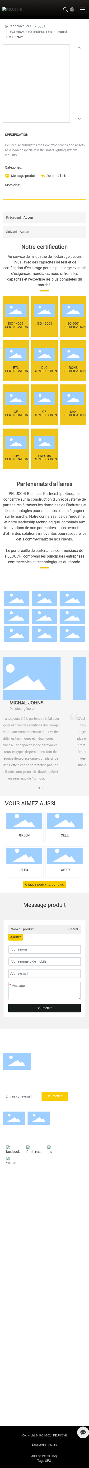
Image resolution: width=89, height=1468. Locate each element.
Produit (39, 26)
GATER (65, 870)
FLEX (24, 870)
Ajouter (15, 937)
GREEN (24, 835)
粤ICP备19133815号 (44, 1456)
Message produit (23, 176)
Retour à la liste (58, 176)
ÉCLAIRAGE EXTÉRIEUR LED (31, 32)
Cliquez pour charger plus (44, 884)
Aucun (28, 217)
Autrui (62, 32)
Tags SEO (44, 1461)
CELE (65, 835)
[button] (45, 788)
